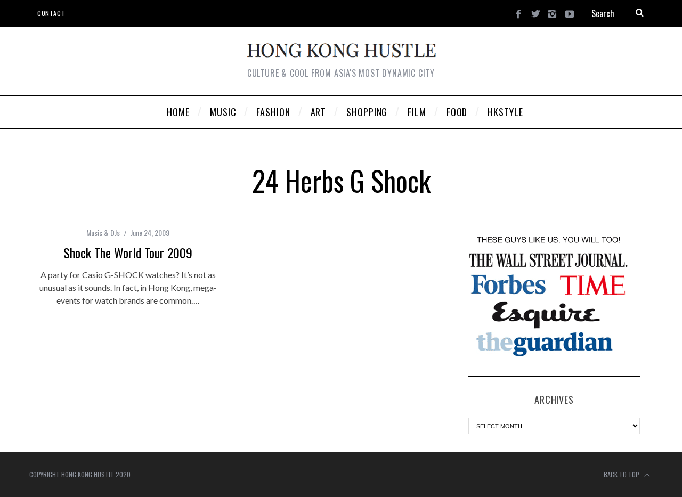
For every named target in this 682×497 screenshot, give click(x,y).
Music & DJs (103, 232)
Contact (51, 13)
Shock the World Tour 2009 (127, 252)
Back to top (622, 474)
